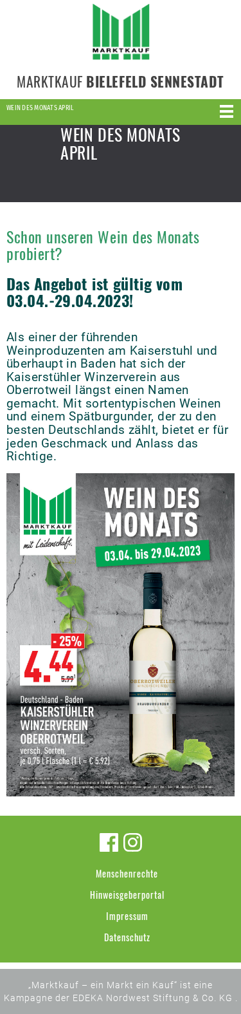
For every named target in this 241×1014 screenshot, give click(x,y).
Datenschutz (127, 937)
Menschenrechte (127, 873)
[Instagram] (132, 842)
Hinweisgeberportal (127, 894)
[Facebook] (109, 842)
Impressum (127, 916)
